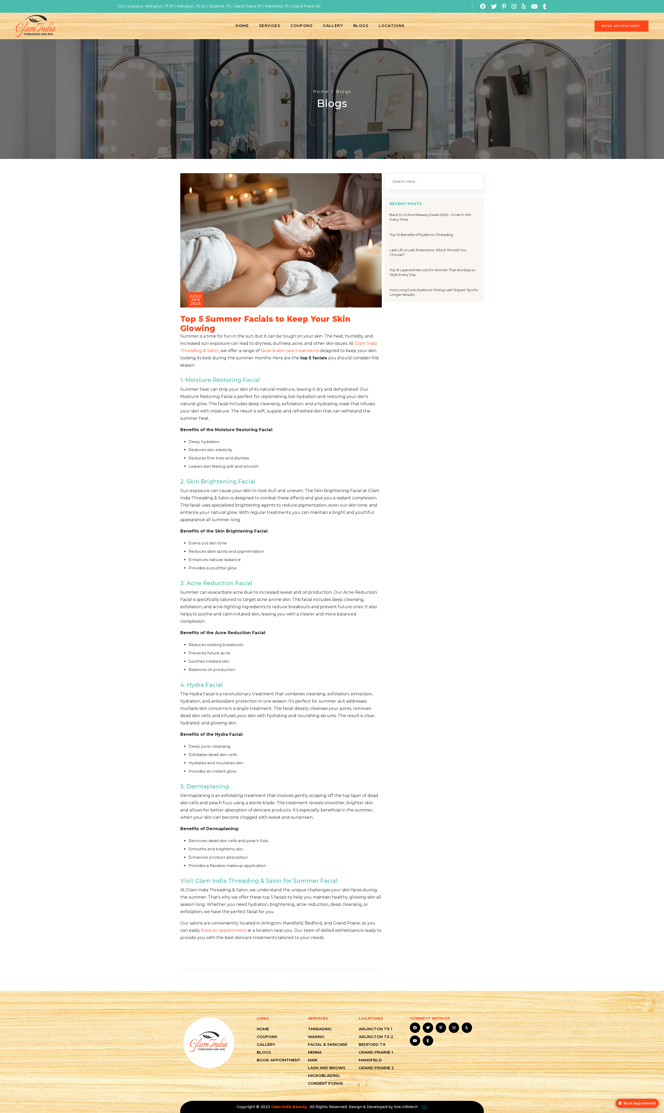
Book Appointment (640, 1103)
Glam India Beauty (289, 1106)
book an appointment (223, 930)
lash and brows (326, 1067)
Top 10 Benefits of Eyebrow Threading (421, 235)
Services (269, 25)
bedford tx (372, 1044)
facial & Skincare (327, 1044)
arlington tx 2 (376, 1036)
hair (312, 1060)
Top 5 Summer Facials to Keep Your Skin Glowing (265, 323)
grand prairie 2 (376, 1067)
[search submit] (474, 181)
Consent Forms (325, 1083)
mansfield (370, 1060)
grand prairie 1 (376, 1052)
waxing (316, 1036)
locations (392, 25)
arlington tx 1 (375, 1028)
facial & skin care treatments (290, 350)
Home (242, 25)
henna (315, 1052)
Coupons (301, 25)
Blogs (360, 25)
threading (320, 1028)
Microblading (324, 1075)
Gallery (333, 25)
